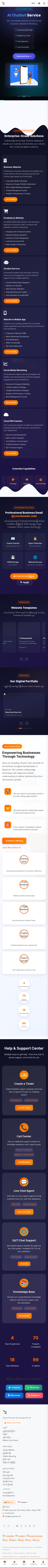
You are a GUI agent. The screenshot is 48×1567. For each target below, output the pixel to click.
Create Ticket (24, 1107)
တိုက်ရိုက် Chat (8, 1481)
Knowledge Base (9, 1496)
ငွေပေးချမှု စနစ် (8, 1475)
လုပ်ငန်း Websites (9, 1450)
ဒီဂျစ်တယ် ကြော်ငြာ (9, 1462)
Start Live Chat (24, 1212)
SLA (16, 1556)
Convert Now (11, 352)
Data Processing (8, 1556)
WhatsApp (34, 1387)
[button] (18, 96)
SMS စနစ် (6, 1472)
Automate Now (11, 301)
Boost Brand (11, 402)
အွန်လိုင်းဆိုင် (7, 1453)
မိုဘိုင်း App (6, 1459)
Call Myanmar (24, 1162)
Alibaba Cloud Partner (14, 1423)
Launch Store (11, 250)
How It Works (11, 453)
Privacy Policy (7, 1553)
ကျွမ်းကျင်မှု (6, 1437)
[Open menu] (44, 3)
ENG (33, 3)
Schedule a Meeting (14, 841)
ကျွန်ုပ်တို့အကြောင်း (9, 1431)
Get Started (10, 199)
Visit (25, 700)
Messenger (16, 1395)
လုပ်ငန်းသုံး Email (8, 1478)
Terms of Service (19, 1553)
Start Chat (24, 1264)
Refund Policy (35, 1556)
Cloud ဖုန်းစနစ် (8, 1484)
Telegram (15, 1387)
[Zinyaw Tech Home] (3, 3)
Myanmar (10, 1502)
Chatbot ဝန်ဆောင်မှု (9, 1456)
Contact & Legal (31, 1553)
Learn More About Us (11, 847)
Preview (3, 647)
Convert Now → (24, 60)
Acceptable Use (24, 1556)
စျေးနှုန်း (26, 582)
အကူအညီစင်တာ (8, 1493)
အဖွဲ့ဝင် (5, 1434)
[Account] (39, 3)
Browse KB (24, 1316)
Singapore (35, 1395)
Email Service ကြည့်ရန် (25, 576)
